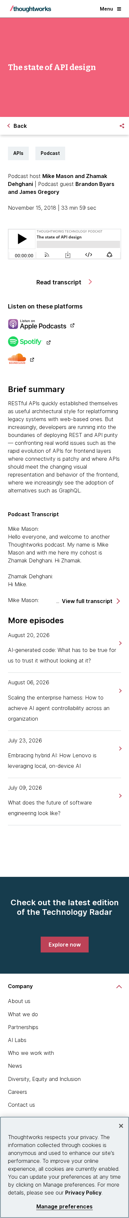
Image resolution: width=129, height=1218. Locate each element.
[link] (119, 643)
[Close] (121, 1126)
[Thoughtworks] (30, 9)
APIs (18, 153)
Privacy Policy (83, 1192)
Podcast (50, 153)
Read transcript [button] (59, 282)
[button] (90, 601)
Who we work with (31, 1053)
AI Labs (17, 1040)
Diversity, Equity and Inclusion (44, 1079)
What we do (23, 1014)
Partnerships (23, 1027)
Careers (17, 1092)
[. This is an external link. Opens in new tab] (64, 325)
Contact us (21, 1104)
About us (19, 1001)
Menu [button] (106, 9)
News (15, 1065)
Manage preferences (64, 1206)
